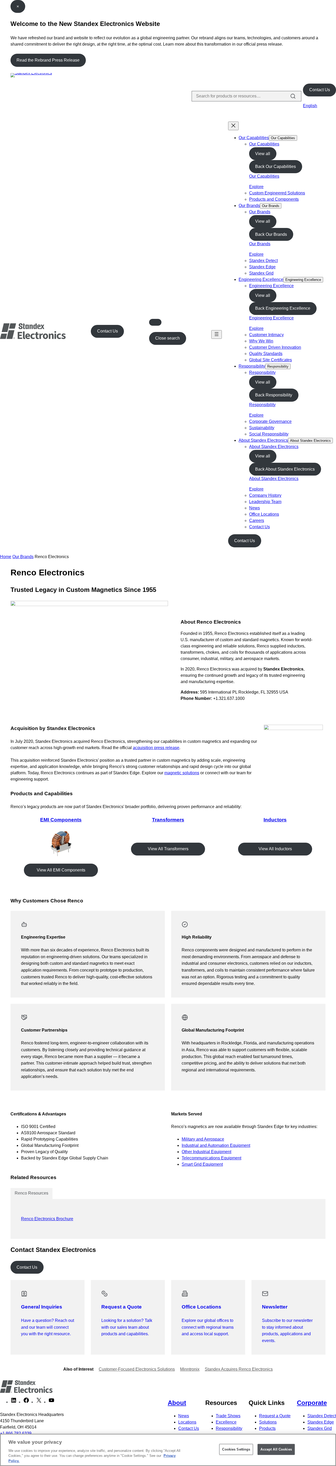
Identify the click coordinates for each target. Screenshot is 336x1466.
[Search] (293, 96)
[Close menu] (233, 126)
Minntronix (190, 1369)
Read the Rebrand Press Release (48, 60)
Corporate (312, 1402)
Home (5, 556)
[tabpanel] (168, 1219)
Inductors (275, 819)
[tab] (31, 1193)
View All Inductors (275, 849)
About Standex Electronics (263, 440)
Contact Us (319, 90)
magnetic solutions (181, 773)
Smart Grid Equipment (202, 1164)
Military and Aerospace (203, 1139)
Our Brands (249, 205)
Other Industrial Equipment (206, 1151)
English (310, 105)
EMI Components (61, 819)
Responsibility (252, 366)
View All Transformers (168, 849)
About (177, 1402)
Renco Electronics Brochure (47, 1219)
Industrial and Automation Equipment (216, 1145)
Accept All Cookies (276, 1449)
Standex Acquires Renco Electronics (239, 1369)
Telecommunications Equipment (211, 1158)
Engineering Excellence (261, 279)
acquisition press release (156, 747)
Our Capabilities (254, 137)
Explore (256, 186)
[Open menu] (216, 334)
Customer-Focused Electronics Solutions (137, 1369)
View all (262, 153)
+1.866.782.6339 (16, 1433)
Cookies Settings (236, 1449)
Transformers (168, 819)
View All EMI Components (61, 870)
